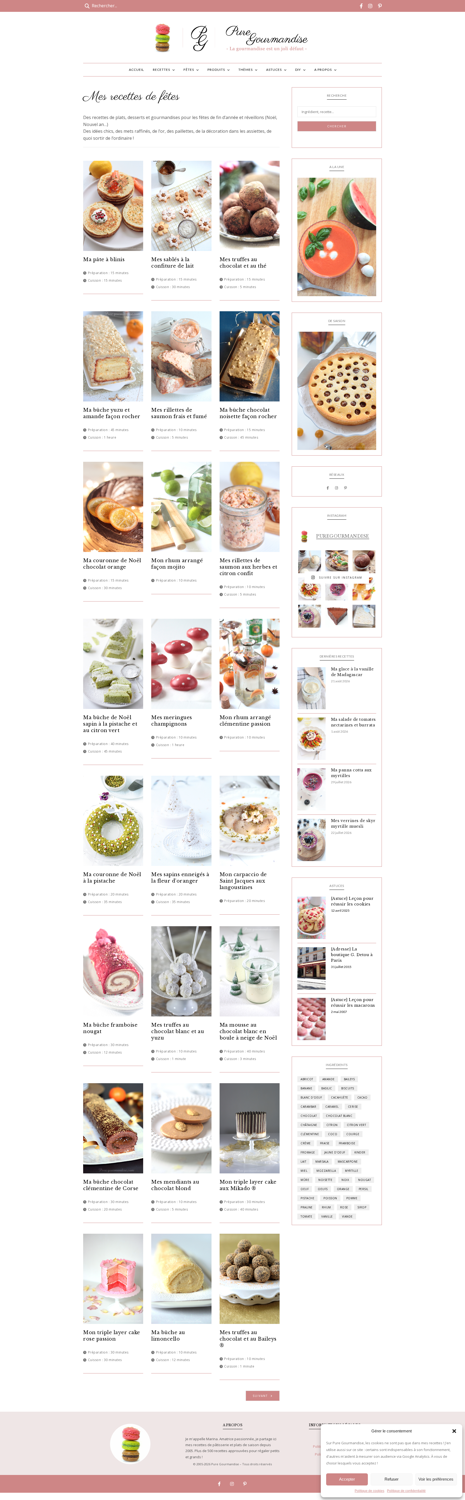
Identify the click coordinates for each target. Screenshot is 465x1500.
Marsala (322, 1161)
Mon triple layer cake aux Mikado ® (248, 1185)
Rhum (326, 1207)
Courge (352, 1134)
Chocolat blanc (339, 1116)
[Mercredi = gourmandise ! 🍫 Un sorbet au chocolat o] (364, 561)
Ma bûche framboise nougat (110, 1028)
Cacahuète (339, 1097)
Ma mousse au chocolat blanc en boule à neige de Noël (248, 1031)
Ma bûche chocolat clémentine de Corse (111, 1185)
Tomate (306, 1216)
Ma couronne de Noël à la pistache (112, 878)
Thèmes (245, 70)
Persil (363, 1189)
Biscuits (347, 1088)
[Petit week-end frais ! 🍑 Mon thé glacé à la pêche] (364, 589)
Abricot (307, 1079)
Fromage (308, 1152)
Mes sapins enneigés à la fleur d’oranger (180, 878)
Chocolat (309, 1116)
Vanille (327, 1216)
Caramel (332, 1107)
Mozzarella (326, 1171)
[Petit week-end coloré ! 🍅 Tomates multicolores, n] (309, 589)
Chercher (337, 126)
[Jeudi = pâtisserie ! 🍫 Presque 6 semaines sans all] (336, 616)
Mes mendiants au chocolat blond (175, 1185)
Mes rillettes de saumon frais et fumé (179, 413)
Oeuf (305, 1189)
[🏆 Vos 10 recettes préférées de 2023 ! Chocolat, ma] (364, 616)
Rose (344, 1207)
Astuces (274, 70)
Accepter (347, 1479)
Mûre (305, 1180)
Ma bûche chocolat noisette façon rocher (248, 413)
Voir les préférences (435, 1479)
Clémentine (310, 1134)
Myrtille (351, 1171)
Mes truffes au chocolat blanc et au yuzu (177, 1031)
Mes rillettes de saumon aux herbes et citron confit (248, 567)
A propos (323, 70)
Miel (304, 1171)
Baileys (349, 1079)
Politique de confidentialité (406, 1491)
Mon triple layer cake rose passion (111, 1336)
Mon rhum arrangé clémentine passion (245, 721)
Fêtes (189, 70)
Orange (343, 1189)
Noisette (325, 1180)
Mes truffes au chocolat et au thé (243, 263)
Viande (347, 1216)
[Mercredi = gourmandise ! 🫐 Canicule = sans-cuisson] (309, 616)
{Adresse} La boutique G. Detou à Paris (352, 955)
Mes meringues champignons (171, 721)
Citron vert (356, 1125)
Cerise (353, 1107)
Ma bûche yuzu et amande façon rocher (111, 413)
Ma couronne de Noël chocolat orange (112, 564)
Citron (332, 1125)
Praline (307, 1207)
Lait (303, 1161)
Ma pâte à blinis (104, 260)
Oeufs (323, 1189)
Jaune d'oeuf (334, 1152)
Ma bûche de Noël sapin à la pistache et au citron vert (110, 724)
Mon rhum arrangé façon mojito (177, 564)
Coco (332, 1134)
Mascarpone (348, 1161)
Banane (306, 1088)
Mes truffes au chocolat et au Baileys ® (248, 1339)
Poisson (330, 1198)
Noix (345, 1180)
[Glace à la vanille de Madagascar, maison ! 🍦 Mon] (309, 561)
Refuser (392, 1479)
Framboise (347, 1143)
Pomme (352, 1198)
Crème (306, 1143)
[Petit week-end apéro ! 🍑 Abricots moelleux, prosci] (336, 561)
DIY (298, 70)
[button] (454, 1431)
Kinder (359, 1152)
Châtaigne (309, 1125)
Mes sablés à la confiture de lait (172, 263)
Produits (216, 70)
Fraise (325, 1143)
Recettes (161, 70)
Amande (328, 1079)
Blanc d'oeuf (311, 1097)
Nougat (364, 1180)
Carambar (308, 1107)
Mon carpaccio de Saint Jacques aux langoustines (243, 881)
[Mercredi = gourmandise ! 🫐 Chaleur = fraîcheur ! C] (336, 589)
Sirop (362, 1207)
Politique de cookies (369, 1491)
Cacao (362, 1097)
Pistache (307, 1198)
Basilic (326, 1088)
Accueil (136, 70)
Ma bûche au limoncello (168, 1336)
